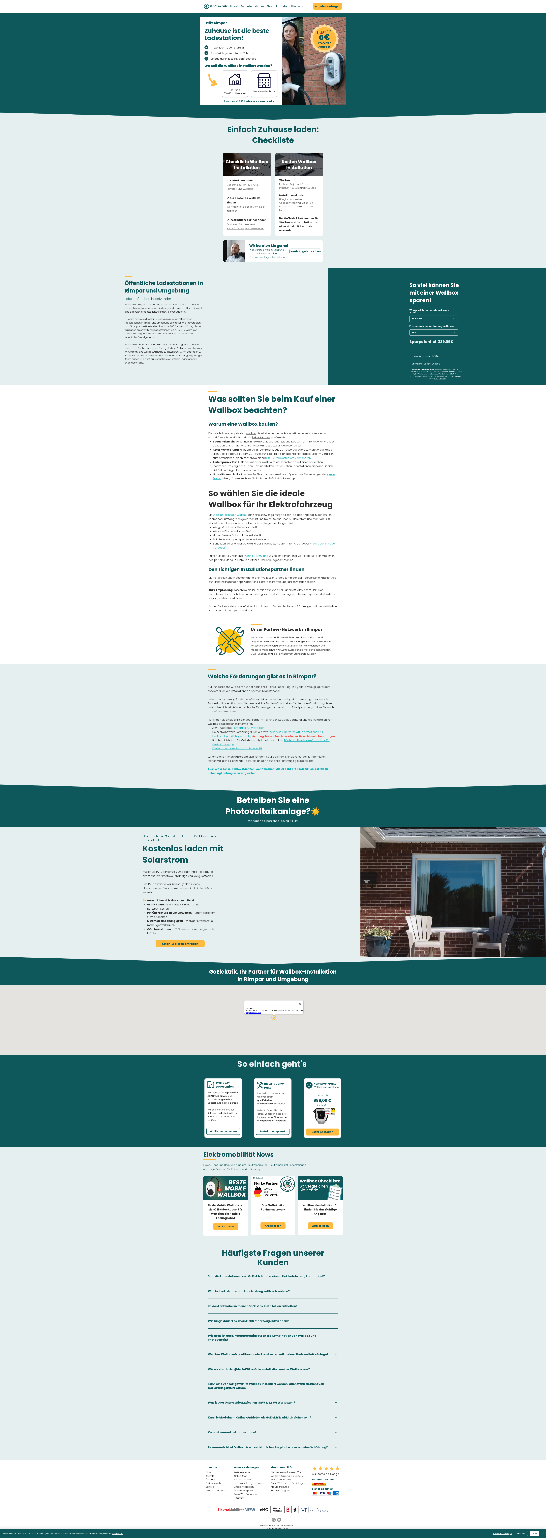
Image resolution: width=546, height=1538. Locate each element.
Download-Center (216, 1490)
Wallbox (251, 433)
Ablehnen (521, 1533)
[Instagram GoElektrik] (274, 1520)
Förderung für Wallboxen (248, 728)
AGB (276, 1525)
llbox (244, 515)
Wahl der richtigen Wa (227, 515)
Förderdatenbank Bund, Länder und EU (237, 748)
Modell (305, 184)
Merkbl (292, 732)
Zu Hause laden (242, 1472)
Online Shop (240, 1476)
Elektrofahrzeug (262, 437)
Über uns (210, 1479)
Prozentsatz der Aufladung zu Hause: (431, 326)
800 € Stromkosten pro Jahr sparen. (288, 458)
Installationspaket (244, 1490)
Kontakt (210, 1476)
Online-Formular (255, 556)
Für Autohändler (243, 1479)
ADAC (436, 378)
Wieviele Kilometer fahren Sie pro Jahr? (429, 311)
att (298, 732)
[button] (234, 6)
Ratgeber (239, 1497)
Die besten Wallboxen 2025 (286, 1472)
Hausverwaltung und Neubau (250, 1483)
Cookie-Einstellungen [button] (502, 1533)
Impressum (265, 1525)
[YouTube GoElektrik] (279, 1520)
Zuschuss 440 (278, 732)
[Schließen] (542, 1533)
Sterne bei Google (326, 1474)
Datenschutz (286, 1525)
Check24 (442, 378)
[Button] (235, 83)
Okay (534, 1533)
